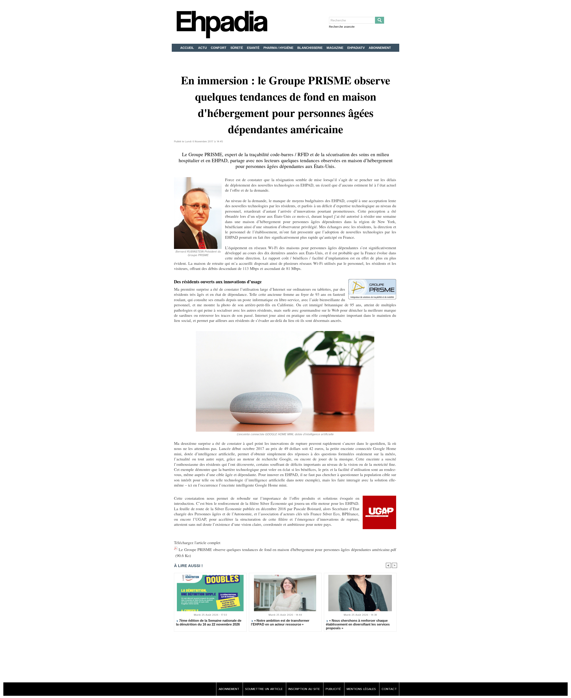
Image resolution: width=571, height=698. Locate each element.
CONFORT (219, 48)
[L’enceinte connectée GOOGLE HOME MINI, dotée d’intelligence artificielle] (285, 332)
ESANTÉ (253, 48)
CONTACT (389, 689)
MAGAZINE (335, 48)
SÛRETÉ (237, 48)
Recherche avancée (342, 27)
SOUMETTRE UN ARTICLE (264, 689)
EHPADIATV (356, 48)
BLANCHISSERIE (310, 48)
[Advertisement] (285, 657)
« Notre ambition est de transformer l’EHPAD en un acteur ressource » (280, 622)
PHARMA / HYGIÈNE (278, 48)
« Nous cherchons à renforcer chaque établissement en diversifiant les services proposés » (358, 624)
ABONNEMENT (380, 48)
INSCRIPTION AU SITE (304, 689)
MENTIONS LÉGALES (362, 689)
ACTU (203, 48)
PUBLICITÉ (334, 689)
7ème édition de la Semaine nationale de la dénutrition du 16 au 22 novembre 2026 (208, 622)
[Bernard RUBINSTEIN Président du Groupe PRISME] (198, 178)
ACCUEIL (187, 48)
